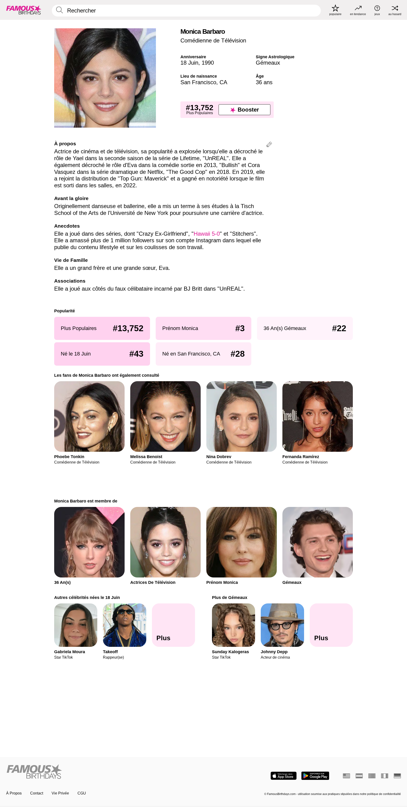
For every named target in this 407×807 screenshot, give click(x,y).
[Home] (103, 772)
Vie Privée (60, 793)
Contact (36, 793)
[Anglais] (346, 776)
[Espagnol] (359, 776)
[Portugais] (371, 776)
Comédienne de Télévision (213, 40)
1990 (208, 62)
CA (223, 82)
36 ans (264, 82)
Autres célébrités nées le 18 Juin (87, 597)
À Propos (14, 793)
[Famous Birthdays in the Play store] (315, 776)
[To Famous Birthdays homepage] (24, 10)
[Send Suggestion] (269, 145)
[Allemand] (397, 776)
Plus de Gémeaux (229, 597)
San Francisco (198, 82)
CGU (81, 793)
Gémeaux (268, 62)
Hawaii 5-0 (207, 233)
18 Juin (189, 62)
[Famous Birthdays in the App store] (283, 776)
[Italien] (384, 776)
